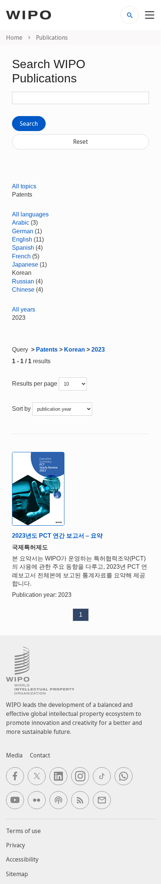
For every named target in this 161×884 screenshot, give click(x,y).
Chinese (23, 289)
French (21, 256)
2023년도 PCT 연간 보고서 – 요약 (57, 535)
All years (23, 309)
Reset (80, 141)
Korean (74, 349)
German (22, 231)
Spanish (23, 247)
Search (29, 123)
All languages (30, 214)
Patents (47, 349)
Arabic (20, 222)
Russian (23, 281)
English (22, 239)
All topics (24, 186)
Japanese (25, 264)
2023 (98, 349)
